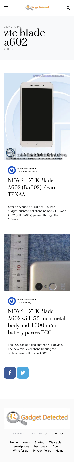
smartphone (21, 446)
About (56, 446)
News (26, 442)
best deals (41, 446)
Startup (39, 442)
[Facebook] (10, 373)
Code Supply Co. (53, 433)
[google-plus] (35, 373)
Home (14, 442)
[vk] (48, 373)
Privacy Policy (42, 450)
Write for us (20, 450)
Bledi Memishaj (26, 168)
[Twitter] (23, 373)
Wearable (55, 442)
